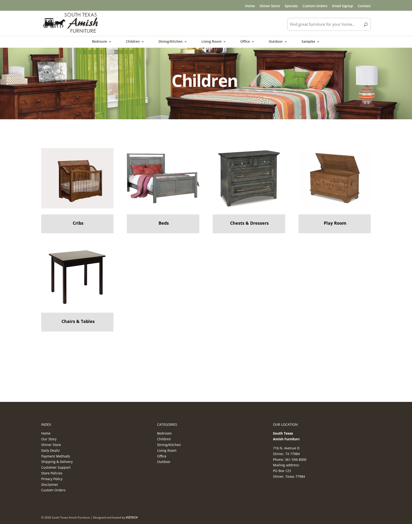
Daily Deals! (50, 450)
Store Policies (51, 473)
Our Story (49, 439)
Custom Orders (315, 6)
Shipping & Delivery (57, 461)
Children (133, 42)
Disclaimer (49, 484)
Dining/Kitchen (171, 42)
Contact (364, 6)
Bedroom (99, 42)
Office (245, 42)
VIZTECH (132, 517)
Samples (308, 42)
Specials (291, 6)
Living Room (211, 42)
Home (250, 6)
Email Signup (342, 6)
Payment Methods (55, 456)
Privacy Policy (51, 479)
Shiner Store (270, 6)
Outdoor (276, 42)
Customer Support (56, 467)
